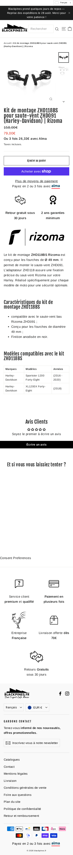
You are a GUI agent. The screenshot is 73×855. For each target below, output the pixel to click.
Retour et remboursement (21, 815)
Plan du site (12, 801)
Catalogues (12, 759)
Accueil (7, 43)
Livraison (10, 780)
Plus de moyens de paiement (36, 181)
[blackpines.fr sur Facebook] (60, 693)
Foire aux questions (17, 794)
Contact (9, 766)
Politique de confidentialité (22, 808)
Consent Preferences (15, 558)
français (11, 707)
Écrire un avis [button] (36, 444)
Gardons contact (18, 721)
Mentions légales (16, 773)
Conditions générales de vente (25, 787)
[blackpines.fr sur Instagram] (67, 693)
